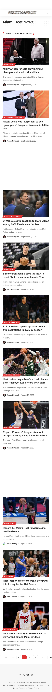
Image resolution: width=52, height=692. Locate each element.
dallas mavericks (12, 216)
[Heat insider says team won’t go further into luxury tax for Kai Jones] (26, 563)
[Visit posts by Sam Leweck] (4, 596)
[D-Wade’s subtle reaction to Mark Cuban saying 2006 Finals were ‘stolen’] (26, 203)
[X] (23, 675)
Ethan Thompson (11, 428)
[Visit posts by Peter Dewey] (4, 543)
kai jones (8, 576)
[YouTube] (28, 675)
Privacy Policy (33, 688)
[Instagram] (31, 675)
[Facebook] (20, 675)
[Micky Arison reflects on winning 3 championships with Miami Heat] (26, 51)
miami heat (9, 64)
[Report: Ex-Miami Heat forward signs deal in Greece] (26, 510)
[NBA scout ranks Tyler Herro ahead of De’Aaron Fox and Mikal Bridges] (26, 616)
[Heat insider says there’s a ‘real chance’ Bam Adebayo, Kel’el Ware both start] (26, 362)
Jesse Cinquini (13, 85)
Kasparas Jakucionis (14, 117)
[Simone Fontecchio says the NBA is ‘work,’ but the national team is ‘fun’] (26, 256)
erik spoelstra (11, 322)
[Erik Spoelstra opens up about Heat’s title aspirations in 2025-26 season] (26, 309)
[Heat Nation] (22, 13)
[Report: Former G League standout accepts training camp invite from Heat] (26, 415)
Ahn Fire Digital (18, 685)
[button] (5, 13)
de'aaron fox (10, 629)
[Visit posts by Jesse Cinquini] (4, 84)
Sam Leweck (12, 597)
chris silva (9, 523)
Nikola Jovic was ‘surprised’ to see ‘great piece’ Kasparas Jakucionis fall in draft (26, 125)
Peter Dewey (12, 544)
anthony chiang (11, 375)
